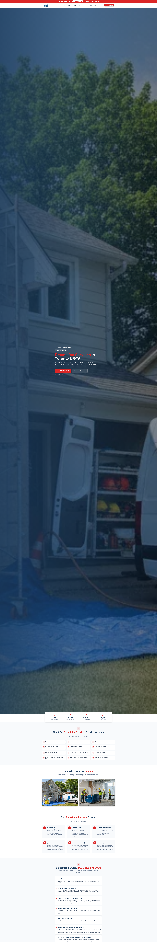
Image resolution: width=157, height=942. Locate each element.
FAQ (91, 5)
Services (70, 5)
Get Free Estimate (79, 370)
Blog (83, 5)
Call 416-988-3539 (78, 1)
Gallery (87, 5)
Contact (95, 5)
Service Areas (77, 5)
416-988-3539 (110, 5)
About (65, 5)
